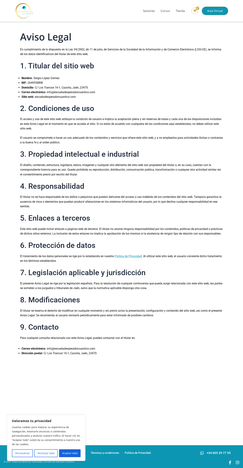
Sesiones (149, 11)
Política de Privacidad (128, 256)
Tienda (180, 11)
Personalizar (22, 453)
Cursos (165, 11)
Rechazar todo (46, 453)
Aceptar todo (70, 453)
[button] (215, 11)
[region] (46, 438)
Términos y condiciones (105, 452)
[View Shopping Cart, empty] (194, 11)
